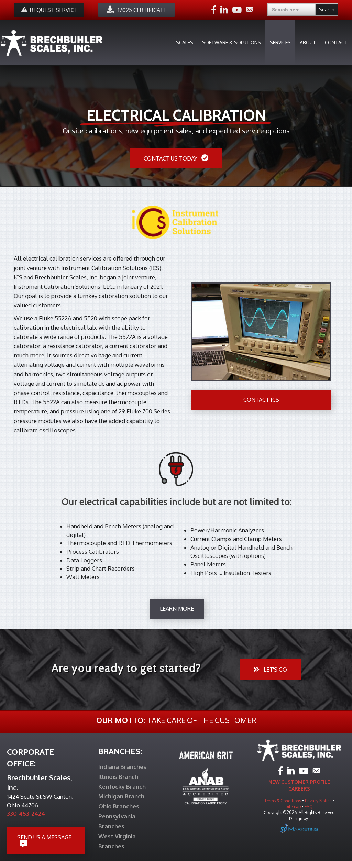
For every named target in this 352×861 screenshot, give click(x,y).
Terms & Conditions (282, 800)
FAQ (309, 806)
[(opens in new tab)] (176, 221)
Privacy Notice (318, 800)
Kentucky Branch (122, 786)
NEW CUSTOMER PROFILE (299, 782)
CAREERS (299, 789)
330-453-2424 (26, 813)
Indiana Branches (122, 766)
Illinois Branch (118, 776)
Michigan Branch (121, 796)
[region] (176, 117)
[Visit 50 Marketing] (299, 827)
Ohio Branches (118, 806)
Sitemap (294, 806)
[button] (136, 10)
